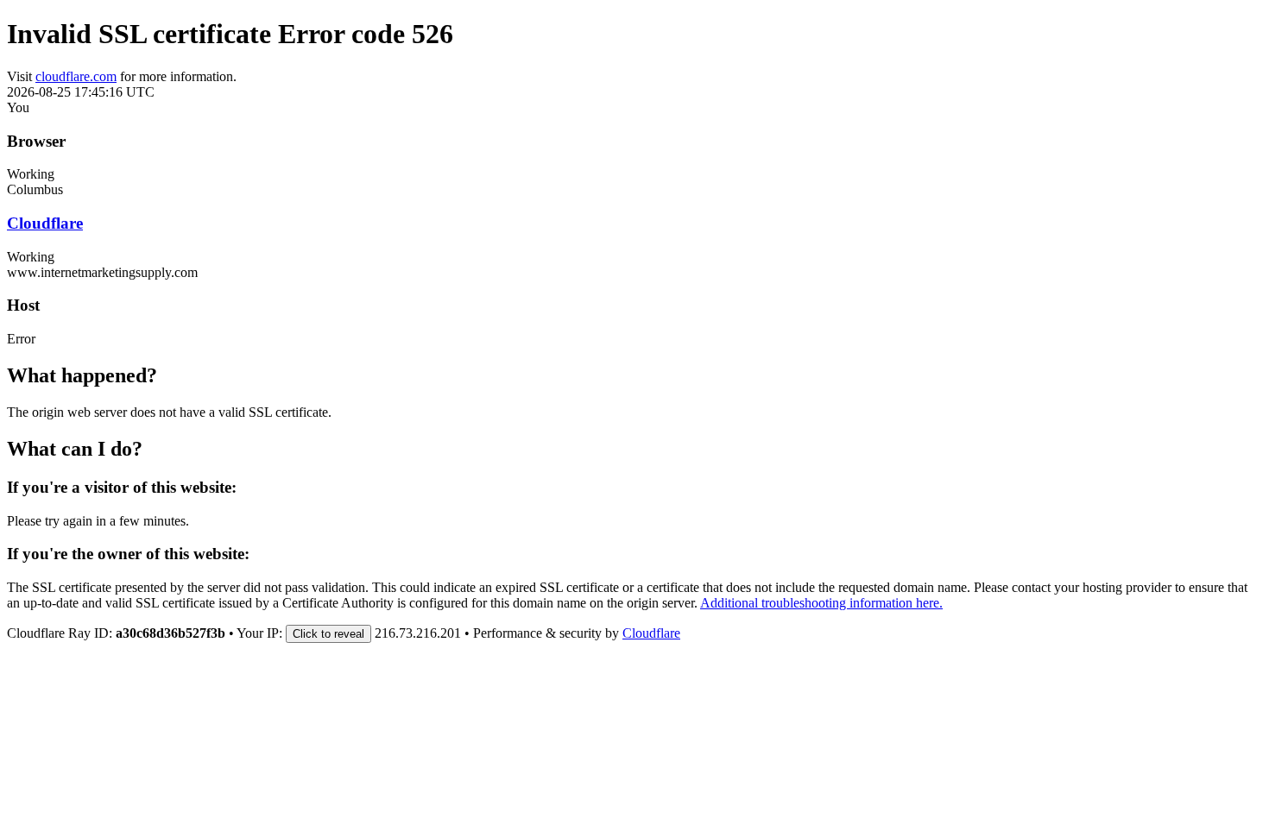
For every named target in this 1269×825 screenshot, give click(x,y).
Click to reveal (328, 633)
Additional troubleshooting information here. (821, 602)
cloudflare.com (76, 76)
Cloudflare (45, 223)
